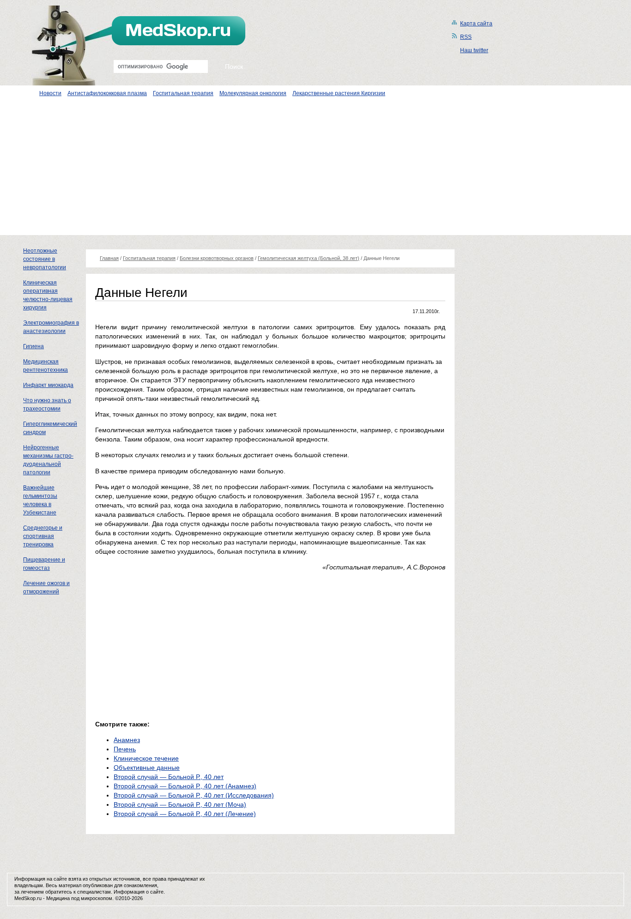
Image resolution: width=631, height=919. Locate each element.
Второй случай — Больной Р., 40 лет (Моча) (180, 804)
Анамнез (127, 740)
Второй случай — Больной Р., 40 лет (169, 776)
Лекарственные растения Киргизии (338, 93)
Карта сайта (476, 23)
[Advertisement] (315, 170)
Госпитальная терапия (183, 93)
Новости (50, 93)
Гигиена (33, 346)
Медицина (58, 898)
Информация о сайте (139, 892)
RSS (466, 37)
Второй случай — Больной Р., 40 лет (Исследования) (194, 795)
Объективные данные (147, 767)
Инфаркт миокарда (48, 385)
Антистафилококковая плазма (107, 93)
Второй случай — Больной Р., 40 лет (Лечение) (185, 813)
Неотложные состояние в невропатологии (44, 259)
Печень (125, 749)
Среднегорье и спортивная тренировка (42, 536)
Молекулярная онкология (252, 93)
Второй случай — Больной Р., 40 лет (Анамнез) (185, 786)
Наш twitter (474, 50)
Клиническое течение (146, 758)
